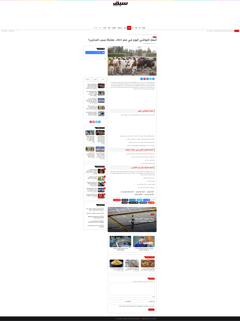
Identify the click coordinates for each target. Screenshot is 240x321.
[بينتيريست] (144, 79)
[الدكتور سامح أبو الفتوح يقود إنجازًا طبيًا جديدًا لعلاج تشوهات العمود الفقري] (101, 113)
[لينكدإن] (147, 79)
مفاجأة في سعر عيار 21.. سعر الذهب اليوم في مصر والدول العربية (148, 269)
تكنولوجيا (114, 27)
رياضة (136, 27)
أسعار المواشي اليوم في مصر (127, 191)
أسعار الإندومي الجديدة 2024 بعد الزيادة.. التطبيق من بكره (117, 269)
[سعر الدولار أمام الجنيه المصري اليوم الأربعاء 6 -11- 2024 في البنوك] (132, 263)
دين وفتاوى (120, 27)
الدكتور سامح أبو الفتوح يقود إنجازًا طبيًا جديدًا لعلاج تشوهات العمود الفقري (91, 113)
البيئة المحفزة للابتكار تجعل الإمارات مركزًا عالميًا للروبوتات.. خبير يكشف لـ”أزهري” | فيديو (92, 93)
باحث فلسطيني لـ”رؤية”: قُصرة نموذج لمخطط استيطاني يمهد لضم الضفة (91, 107)
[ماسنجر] (141, 79)
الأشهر (95, 79)
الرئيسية (143, 27)
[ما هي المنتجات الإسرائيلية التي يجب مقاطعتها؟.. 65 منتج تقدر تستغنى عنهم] (101, 190)
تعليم (125, 27)
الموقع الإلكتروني (128, 301)
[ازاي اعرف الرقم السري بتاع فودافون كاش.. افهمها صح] (101, 196)
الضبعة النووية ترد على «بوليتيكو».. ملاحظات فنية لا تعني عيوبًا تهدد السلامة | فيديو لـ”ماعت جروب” (91, 101)
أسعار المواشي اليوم (140, 191)
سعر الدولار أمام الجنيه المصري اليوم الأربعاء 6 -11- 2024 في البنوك (132, 269)
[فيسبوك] (153, 79)
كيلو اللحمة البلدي (138, 194)
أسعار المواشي (150, 191)
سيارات (109, 27)
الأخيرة (102, 79)
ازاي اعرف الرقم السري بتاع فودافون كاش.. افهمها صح (91, 195)
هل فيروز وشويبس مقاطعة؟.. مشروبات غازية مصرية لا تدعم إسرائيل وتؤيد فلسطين (91, 171)
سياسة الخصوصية (12, 30)
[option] (132, 219)
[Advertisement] (120, 16)
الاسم (153, 296)
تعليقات (87, 79)
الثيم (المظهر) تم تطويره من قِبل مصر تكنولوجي (131, 318)
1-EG (116, 318)
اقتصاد (129, 27)
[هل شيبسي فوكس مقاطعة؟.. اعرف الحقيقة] (101, 178)
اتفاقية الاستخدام (4, 30)
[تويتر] (150, 79)
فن (132, 27)
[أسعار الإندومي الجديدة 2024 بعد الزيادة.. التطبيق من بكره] (116, 263)
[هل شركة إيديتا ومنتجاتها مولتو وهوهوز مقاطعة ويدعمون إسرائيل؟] (101, 184)
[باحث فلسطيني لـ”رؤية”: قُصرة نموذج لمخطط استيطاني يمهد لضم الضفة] (101, 107)
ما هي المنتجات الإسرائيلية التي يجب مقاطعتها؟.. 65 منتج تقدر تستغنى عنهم (92, 189)
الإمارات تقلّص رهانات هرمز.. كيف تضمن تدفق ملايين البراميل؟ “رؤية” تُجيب (142, 220)
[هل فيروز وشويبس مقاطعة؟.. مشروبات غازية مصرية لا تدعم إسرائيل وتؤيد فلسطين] (101, 171)
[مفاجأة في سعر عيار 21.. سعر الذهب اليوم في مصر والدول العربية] (148, 263)
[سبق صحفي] (120, 4)
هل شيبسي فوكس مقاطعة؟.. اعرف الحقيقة (92, 177)
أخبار (139, 27)
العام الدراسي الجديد (149, 194)
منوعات (104, 27)
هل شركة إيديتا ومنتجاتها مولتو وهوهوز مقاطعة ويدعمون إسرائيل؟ (92, 183)
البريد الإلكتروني (152, 301)
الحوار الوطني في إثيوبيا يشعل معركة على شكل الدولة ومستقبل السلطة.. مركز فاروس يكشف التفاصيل (91, 86)
